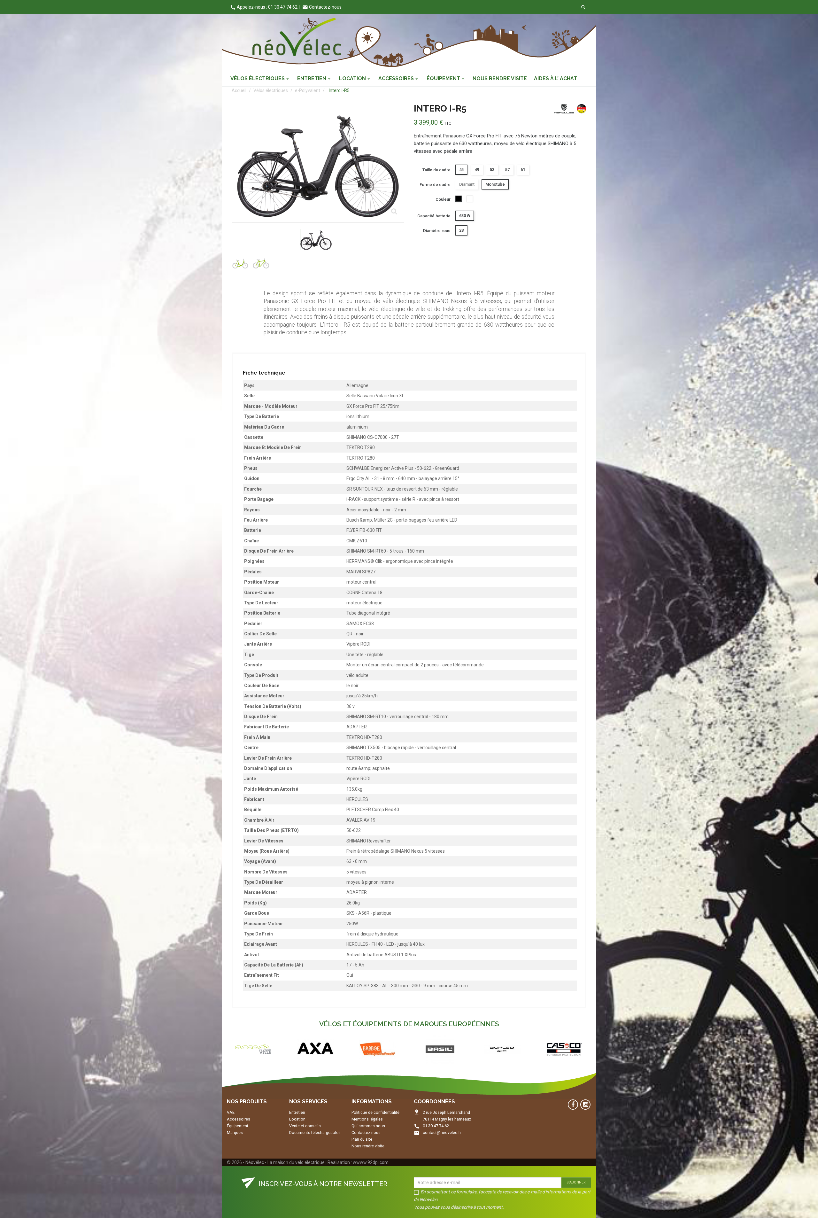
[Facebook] (573, 1104)
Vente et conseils (305, 1125)
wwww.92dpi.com (371, 1162)
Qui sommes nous (368, 1125)
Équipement (237, 1125)
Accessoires (238, 1119)
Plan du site (361, 1139)
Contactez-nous (322, 7)
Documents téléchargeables (315, 1132)
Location (297, 1119)
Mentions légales (367, 1119)
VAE (231, 1112)
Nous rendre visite (367, 1146)
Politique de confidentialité (375, 1112)
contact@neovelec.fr (442, 1132)
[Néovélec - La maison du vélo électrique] (296, 37)
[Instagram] (585, 1104)
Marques (235, 1132)
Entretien (297, 1112)
